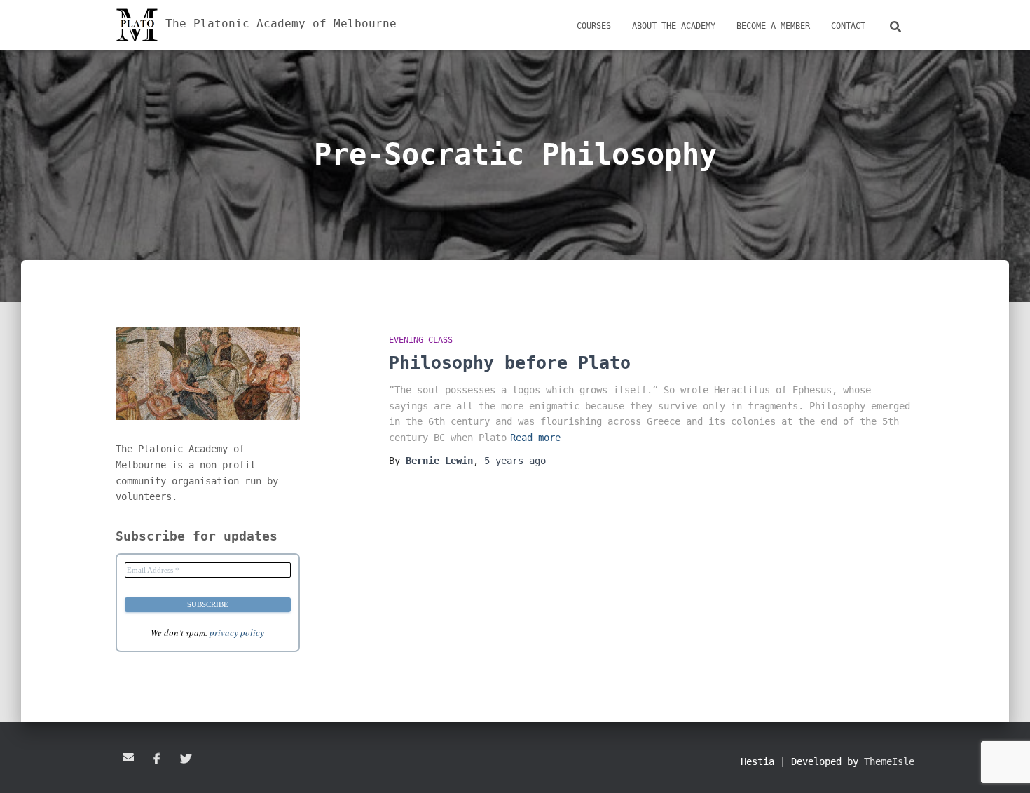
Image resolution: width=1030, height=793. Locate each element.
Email (128, 757)
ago (515, 460)
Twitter (185, 759)
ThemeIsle (889, 761)
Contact (848, 26)
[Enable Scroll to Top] (1002, 764)
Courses (594, 26)
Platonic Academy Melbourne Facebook (156, 759)
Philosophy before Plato (510, 363)
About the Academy (673, 26)
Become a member (773, 26)
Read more (535, 437)
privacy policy (237, 632)
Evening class (421, 340)
